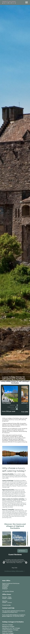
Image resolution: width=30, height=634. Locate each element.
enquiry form (13, 612)
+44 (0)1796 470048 (8, 591)
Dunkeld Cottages (7, 631)
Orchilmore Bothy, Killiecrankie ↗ (14, 571)
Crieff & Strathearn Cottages (10, 630)
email (22, 611)
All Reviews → (22, 551)
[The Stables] (10, 394)
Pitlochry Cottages (7, 624)
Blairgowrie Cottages (8, 626)
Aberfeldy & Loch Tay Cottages (11, 628)
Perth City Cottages (7, 633)
